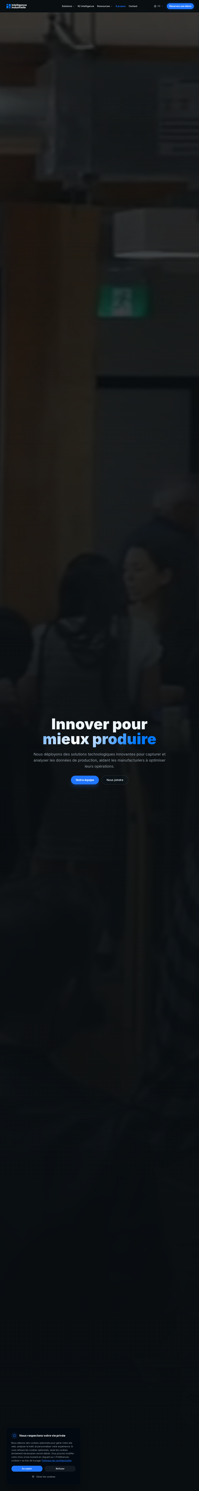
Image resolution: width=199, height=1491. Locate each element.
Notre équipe (85, 780)
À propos (121, 6)
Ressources (103, 6)
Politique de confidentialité (57, 1460)
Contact (133, 6)
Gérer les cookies (45, 1476)
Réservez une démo (180, 6)
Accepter (27, 1468)
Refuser (60, 1468)
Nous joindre (115, 780)
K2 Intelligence (86, 6)
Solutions (67, 6)
